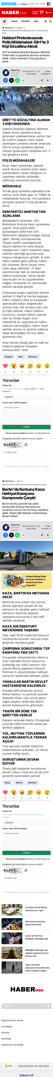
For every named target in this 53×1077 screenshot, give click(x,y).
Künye (37, 4)
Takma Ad (6, 385)
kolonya (5, 1032)
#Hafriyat (32, 782)
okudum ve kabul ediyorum (28, 433)
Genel (14, 21)
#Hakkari (9, 356)
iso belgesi (6, 1026)
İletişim (43, 4)
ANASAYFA (9, 28)
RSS (10, 1066)
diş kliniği (6, 1038)
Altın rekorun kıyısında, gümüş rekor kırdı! (35, 923)
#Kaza (7, 782)
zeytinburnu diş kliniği (12, 1044)
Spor (36, 21)
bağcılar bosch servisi (12, 1020)
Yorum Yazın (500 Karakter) (14, 402)
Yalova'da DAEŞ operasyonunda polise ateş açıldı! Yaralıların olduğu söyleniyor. (37, 967)
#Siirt (20, 356)
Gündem (25, 21)
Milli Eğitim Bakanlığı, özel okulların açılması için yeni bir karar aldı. (36, 953)
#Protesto (33, 356)
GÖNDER (26, 427)
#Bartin (19, 782)
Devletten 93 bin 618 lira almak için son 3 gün (36, 909)
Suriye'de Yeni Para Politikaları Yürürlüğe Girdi (36, 937)
